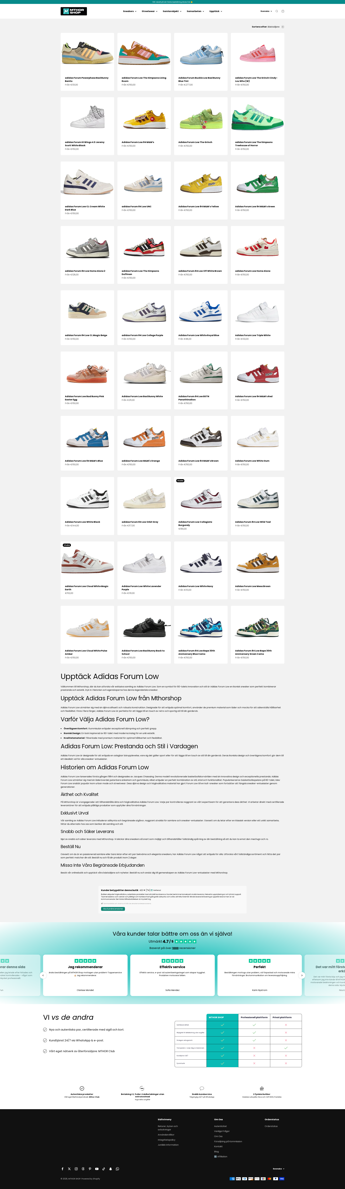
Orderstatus (271, 1126)
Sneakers (128, 11)
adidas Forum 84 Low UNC (136, 206)
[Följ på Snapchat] (110, 1169)
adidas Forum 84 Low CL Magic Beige (86, 335)
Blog (216, 1151)
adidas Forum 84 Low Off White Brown (200, 271)
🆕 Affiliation (220, 1156)
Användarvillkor (166, 1134)
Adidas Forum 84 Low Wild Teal (253, 521)
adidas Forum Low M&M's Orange (141, 460)
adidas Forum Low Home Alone (252, 271)
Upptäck (214, 11)
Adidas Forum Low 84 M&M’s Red (253, 396)
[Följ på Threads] (83, 1169)
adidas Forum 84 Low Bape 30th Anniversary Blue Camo (196, 652)
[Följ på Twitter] (69, 1169)
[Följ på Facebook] (62, 1169)
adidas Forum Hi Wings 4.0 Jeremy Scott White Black (84, 144)
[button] (43, 975)
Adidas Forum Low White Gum (252, 460)
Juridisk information (168, 1144)
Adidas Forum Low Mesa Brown (252, 586)
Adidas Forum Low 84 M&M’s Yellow (198, 206)
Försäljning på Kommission (228, 1141)
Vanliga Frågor (222, 1131)
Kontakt (218, 1146)
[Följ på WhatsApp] (117, 1169)
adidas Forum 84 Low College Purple (142, 335)
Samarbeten (194, 11)
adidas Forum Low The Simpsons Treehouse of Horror (253, 144)
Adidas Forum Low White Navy (195, 586)
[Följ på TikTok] (104, 1169)
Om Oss (218, 1136)
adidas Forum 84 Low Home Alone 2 (85, 271)
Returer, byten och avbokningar (168, 1128)
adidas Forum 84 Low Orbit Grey (140, 521)
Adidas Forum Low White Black (82, 521)
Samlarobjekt (171, 11)
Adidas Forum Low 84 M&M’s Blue (84, 460)
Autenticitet (220, 1126)
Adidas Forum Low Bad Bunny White (142, 396)
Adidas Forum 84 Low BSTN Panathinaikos (193, 398)
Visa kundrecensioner (113, 908)
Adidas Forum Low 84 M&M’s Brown (198, 460)
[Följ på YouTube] (97, 1169)
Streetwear (148, 11)
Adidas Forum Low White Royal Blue (198, 335)
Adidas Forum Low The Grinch (195, 142)
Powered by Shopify (91, 1178)
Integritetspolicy (166, 1139)
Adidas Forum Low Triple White (252, 335)
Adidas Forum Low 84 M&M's (138, 142)
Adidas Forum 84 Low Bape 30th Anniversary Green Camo (253, 652)
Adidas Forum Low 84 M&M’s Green (255, 206)
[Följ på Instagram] (76, 1169)
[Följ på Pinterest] (90, 1169)
